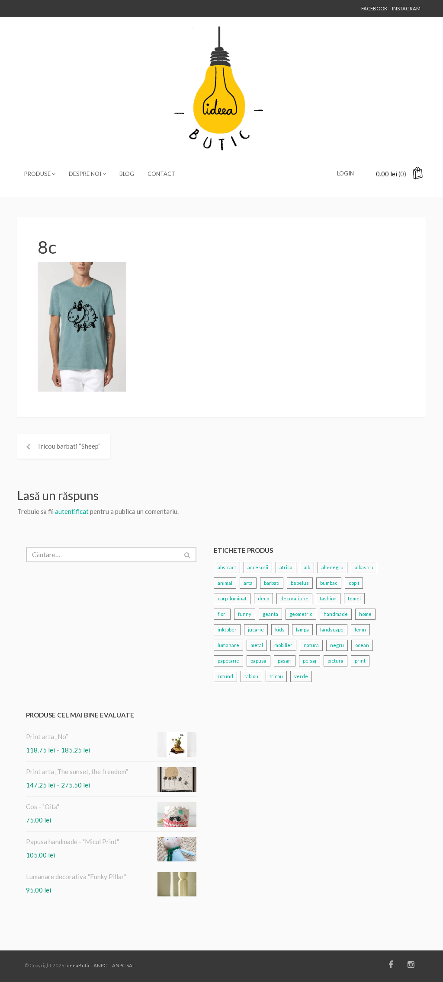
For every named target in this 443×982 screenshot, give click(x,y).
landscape (331, 629)
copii (354, 583)
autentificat (72, 511)
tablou (251, 676)
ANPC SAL (123, 965)
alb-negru (332, 567)
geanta (270, 614)
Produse (38, 173)
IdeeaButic (77, 965)
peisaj (309, 660)
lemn (360, 629)
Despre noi (86, 173)
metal (256, 645)
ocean (362, 645)
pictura (335, 660)
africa (285, 567)
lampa (302, 629)
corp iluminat (232, 598)
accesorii (257, 567)
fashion (328, 598)
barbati (271, 583)
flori (222, 614)
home (365, 614)
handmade (336, 614)
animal (225, 583)
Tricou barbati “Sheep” (68, 446)
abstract (227, 567)
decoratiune (294, 598)
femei (354, 598)
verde (301, 676)
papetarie (228, 660)
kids (280, 629)
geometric (300, 614)
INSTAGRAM (406, 8)
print (360, 660)
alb (307, 567)
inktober (227, 629)
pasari (285, 660)
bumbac (328, 583)
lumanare (228, 645)
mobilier (283, 645)
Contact (161, 173)
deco (263, 598)
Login (345, 173)
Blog (126, 173)
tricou (276, 676)
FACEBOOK (374, 8)
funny (244, 614)
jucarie (256, 629)
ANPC (100, 965)
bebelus (300, 583)
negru (337, 645)
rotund (225, 676)
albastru (364, 567)
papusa (258, 660)
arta (248, 583)
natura (311, 645)
